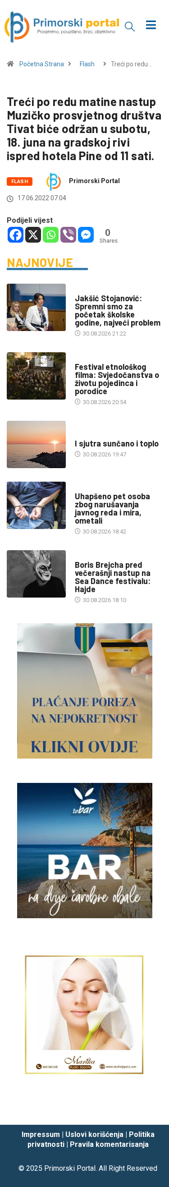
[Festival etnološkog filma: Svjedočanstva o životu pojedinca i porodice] (36, 376)
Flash (87, 64)
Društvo (87, 289)
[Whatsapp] (51, 235)
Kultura (86, 358)
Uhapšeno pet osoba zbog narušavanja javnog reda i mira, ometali (112, 508)
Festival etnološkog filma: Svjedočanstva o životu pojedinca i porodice (117, 379)
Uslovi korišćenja (94, 1134)
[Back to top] (148, 1109)
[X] (33, 235)
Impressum (41, 1134)
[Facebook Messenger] (86, 235)
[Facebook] (15, 235)
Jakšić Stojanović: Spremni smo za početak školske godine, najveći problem (117, 310)
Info (81, 434)
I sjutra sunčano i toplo (117, 443)
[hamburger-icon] (151, 26)
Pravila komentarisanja (109, 1144)
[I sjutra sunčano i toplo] (36, 444)
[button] (130, 26)
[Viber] (68, 235)
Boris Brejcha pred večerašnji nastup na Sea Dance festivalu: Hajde (113, 577)
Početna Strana (41, 64)
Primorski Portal (94, 180)
